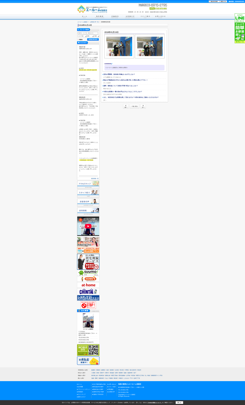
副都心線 (107, 375)
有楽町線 (101, 375)
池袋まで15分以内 (98, 394)
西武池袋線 (122, 375)
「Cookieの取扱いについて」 (154, 402)
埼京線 (133, 375)
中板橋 (111, 378)
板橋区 (93, 370)
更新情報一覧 (95, 178)
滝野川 (107, 372)
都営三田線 (114, 375)
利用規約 (80, 391)
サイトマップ (81, 394)
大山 (106, 378)
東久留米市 (133, 370)
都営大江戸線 (140, 375)
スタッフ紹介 (112, 386)
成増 (116, 372)
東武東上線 (94, 375)
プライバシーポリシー (84, 389)
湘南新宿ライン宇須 (156, 375)
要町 (96, 378)
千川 (131, 378)
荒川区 (122, 370)
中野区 (127, 370)
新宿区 (112, 370)
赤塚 (97, 372)
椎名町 (116, 378)
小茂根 (93, 372)
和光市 (139, 370)
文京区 (117, 370)
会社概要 (80, 386)
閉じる (179, 402)
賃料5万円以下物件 (98, 391)
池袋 (125, 372)
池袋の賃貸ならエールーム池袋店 (129, 384)
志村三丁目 (137, 378)
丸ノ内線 (147, 375)
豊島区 (98, 370)
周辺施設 (110, 389)
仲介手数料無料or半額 (99, 384)
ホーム (80, 384)
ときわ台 (126, 378)
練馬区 (103, 370)
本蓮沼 (120, 378)
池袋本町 (129, 372)
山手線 (128, 375)
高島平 (102, 372)
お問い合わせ (112, 384)
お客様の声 (111, 391)
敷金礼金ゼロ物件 (98, 389)
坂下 (135, 372)
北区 (107, 370)
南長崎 (120, 372)
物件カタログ (81, 397)
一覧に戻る (134, 106)
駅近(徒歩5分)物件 (98, 386)
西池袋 (112, 372)
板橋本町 (101, 378)
